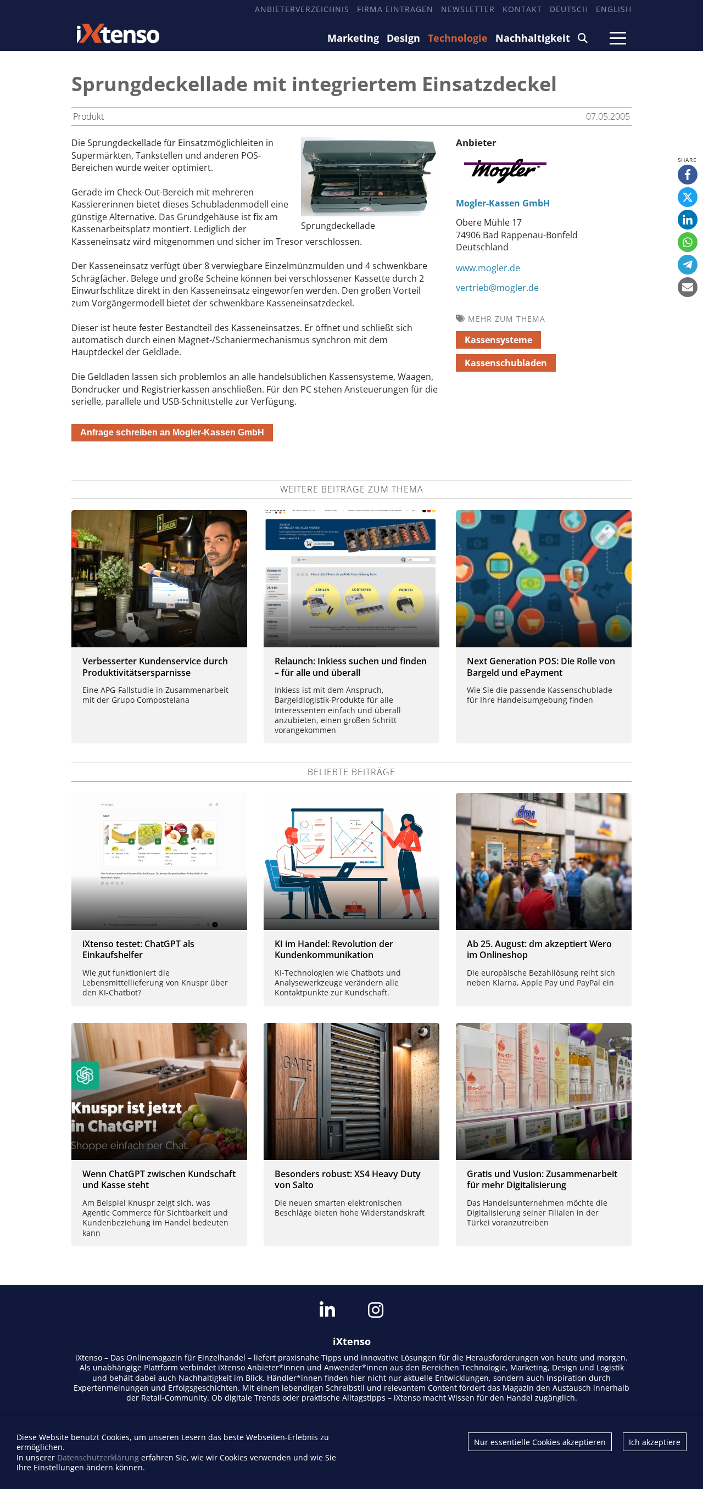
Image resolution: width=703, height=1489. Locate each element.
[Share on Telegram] (688, 265)
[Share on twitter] (688, 197)
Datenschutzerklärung (98, 1457)
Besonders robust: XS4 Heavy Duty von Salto (348, 1179)
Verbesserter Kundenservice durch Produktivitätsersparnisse (155, 667)
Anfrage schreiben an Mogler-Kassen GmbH (172, 432)
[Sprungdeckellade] (369, 213)
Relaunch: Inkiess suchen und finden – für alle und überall (351, 667)
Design (403, 38)
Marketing (353, 38)
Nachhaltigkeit (532, 38)
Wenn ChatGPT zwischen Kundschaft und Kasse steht (159, 1179)
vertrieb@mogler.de (497, 288)
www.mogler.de (488, 268)
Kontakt (522, 9)
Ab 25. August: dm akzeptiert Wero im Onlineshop (539, 949)
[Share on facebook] (688, 174)
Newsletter (468, 9)
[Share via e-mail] (688, 287)
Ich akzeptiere (654, 1442)
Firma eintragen (395, 9)
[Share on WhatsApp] (688, 242)
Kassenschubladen (506, 363)
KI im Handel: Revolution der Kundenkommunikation (334, 949)
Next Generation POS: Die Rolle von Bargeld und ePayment (541, 667)
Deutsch (569, 9)
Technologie (458, 38)
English (614, 9)
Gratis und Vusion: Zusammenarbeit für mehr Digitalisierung (542, 1179)
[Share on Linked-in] (688, 219)
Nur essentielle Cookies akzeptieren (540, 1442)
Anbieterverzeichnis (302, 9)
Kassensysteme (498, 340)
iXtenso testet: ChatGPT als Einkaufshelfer (138, 949)
